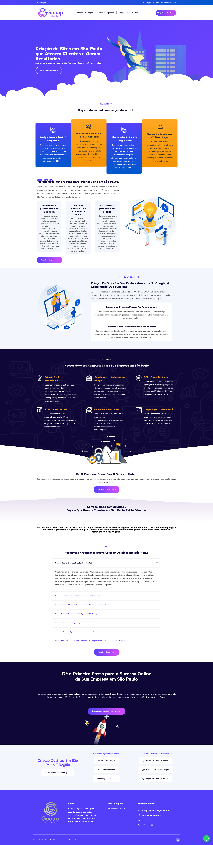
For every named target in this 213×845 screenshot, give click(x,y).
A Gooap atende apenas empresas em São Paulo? (77, 632)
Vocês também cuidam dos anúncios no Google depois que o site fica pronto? (90, 641)
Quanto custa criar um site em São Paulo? (73, 563)
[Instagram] (178, 840)
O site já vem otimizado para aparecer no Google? (77, 614)
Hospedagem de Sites (129, 13)
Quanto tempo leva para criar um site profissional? (77, 596)
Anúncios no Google (84, 13)
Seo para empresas (106, 13)
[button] (106, 563)
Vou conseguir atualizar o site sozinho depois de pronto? (80, 605)
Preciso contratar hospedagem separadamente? (76, 623)
